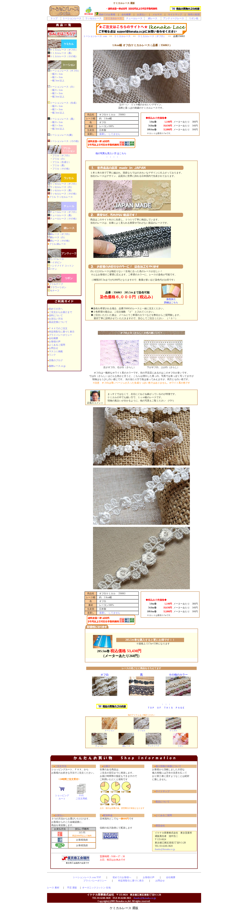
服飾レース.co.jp (57, 366)
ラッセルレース (93, 18)
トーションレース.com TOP (87, 877)
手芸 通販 (72, 887)
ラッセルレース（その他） (64, 193)
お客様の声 (54, 341)
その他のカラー (178, 674)
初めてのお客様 (107, 14)
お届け (106, 766)
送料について (56, 315)
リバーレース (57, 259)
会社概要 (126, 14)
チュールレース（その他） (64, 218)
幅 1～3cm (57, 77)
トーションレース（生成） (64, 102)
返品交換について (58, 322)
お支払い (141, 14)
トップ (54, 18)
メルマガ (157, 14)
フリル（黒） (59, 165)
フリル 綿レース (57, 244)
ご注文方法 (60, 766)
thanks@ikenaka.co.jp (163, 849)
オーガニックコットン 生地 (96, 887)
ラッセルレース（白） (61, 187)
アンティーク (153, 746)
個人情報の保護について (168, 766)
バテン (53, 269)
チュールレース (134, 18)
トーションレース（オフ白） (65, 70)
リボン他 (193, 18)
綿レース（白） (58, 237)
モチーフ (54, 290)
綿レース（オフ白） (60, 234)
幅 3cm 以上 (58, 80)
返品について (163, 801)
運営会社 (160, 825)
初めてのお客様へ (122, 877)
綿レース (152, 18)
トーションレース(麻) (61, 135)
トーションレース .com (95, 36)
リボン (180, 746)
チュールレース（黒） (61, 215)
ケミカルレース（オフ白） (64, 49)
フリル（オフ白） (61, 155)
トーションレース (72, 18)
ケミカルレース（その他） (64, 56)
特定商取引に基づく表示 (61, 331)
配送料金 (108, 815)
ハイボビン (56, 262)
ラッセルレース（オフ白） (64, 183)
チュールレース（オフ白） (64, 212)
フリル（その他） (61, 168)
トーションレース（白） (63, 86)
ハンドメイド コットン (62, 265)
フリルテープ (56, 284)
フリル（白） (59, 158)
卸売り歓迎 (194, 14)
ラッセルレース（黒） (61, 190)
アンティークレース (173, 18)
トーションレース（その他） (65, 141)
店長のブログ (56, 360)
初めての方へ (56, 308)
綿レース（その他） (60, 240)
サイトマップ (174, 14)
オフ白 (105, 674)
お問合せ (53, 348)
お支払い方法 (56, 318)
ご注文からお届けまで (60, 312)
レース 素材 (53, 887)
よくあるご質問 (57, 345)
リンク (52, 354)
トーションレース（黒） (63, 119)
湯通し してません (109, 134)
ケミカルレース (114, 18)
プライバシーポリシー (60, 335)
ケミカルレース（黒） (61, 53)
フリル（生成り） (61, 162)
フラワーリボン (58, 287)
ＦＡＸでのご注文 (58, 328)
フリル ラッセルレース (61, 197)
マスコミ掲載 (56, 351)
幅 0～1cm (57, 74)
